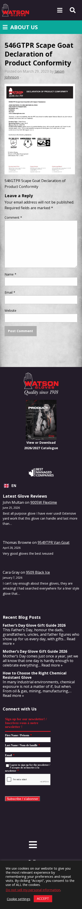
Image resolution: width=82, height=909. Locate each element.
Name (10, 274)
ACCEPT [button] (43, 898)
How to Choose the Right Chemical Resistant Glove (35, 675)
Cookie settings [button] (18, 899)
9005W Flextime (43, 502)
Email (10, 292)
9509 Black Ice (38, 572)
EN (13, 485)
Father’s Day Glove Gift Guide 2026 (34, 625)
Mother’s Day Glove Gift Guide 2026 (35, 651)
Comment (13, 217)
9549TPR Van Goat (53, 542)
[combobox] (41, 486)
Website (10, 310)
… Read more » (50, 665)
